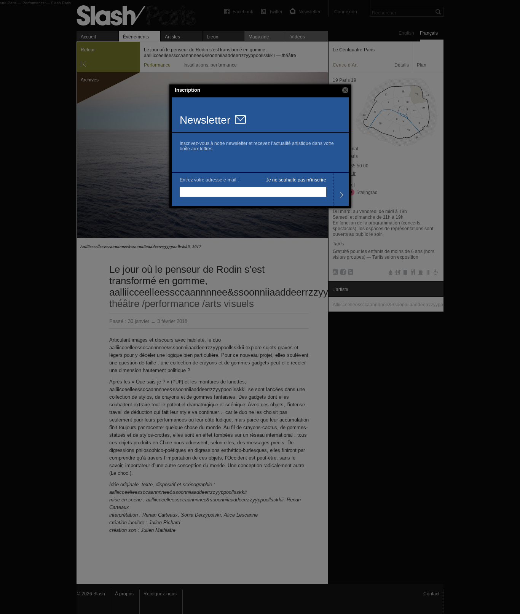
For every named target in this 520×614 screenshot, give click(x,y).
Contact (431, 594)
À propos (124, 594)
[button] (345, 90)
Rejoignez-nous (160, 594)
